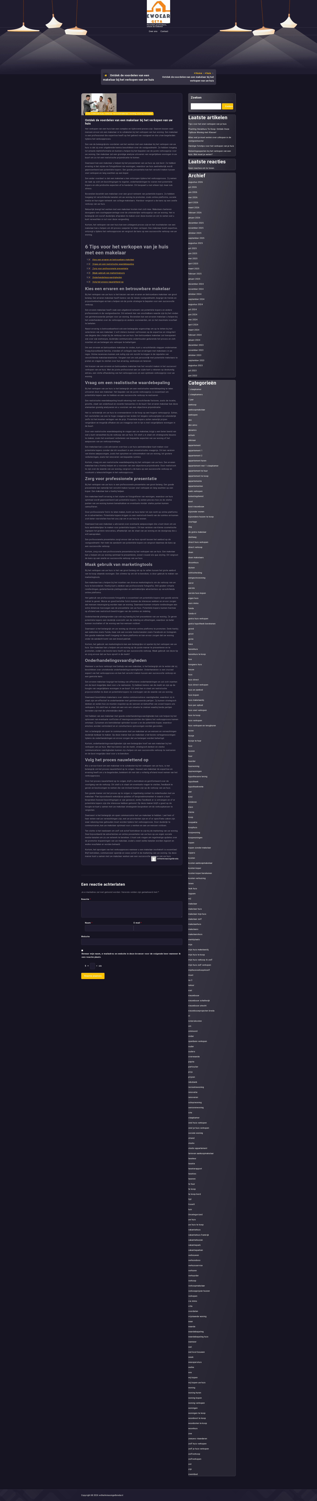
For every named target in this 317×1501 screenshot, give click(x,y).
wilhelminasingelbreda (167, 859)
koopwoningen (195, 837)
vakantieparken (195, 1250)
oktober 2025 (194, 233)
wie (190, 1372)
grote (191, 639)
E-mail (138, 923)
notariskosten (195, 1021)
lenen (191, 883)
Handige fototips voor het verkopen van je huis (211, 146)
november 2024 (195, 289)
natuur (191, 985)
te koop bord (194, 1194)
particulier (193, 1067)
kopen (191, 843)
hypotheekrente (195, 786)
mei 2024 (193, 319)
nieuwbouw (193, 995)
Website (85, 936)
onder (191, 1036)
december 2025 (196, 223)
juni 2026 (192, 192)
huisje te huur (194, 741)
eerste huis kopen (197, 593)
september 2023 (196, 360)
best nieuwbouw (196, 506)
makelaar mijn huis (197, 914)
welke (191, 1367)
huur (190, 756)
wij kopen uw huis (197, 1382)
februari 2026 (194, 212)
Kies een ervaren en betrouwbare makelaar (113, 259)
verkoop (108, 114)
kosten (191, 858)
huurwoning (193, 766)
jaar (190, 792)
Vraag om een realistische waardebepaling (113, 264)
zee (190, 1433)
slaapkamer (194, 1118)
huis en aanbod (195, 690)
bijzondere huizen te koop (201, 517)
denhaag (192, 537)
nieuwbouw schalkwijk (199, 1000)
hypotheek (193, 781)
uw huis (192, 1219)
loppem (192, 893)
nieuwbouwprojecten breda (201, 1011)
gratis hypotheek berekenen (202, 624)
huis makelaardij (196, 700)
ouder (191, 1046)
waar (190, 1321)
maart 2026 (193, 207)
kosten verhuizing (197, 878)
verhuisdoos (194, 1260)
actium (191, 435)
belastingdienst (196, 496)
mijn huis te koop (196, 955)
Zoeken (196, 97)
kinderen (192, 802)
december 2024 (196, 284)
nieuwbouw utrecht (197, 1006)
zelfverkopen (194, 1459)
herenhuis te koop (197, 654)
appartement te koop (198, 476)
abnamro (192, 430)
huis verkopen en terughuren (202, 725)
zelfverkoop (194, 1454)
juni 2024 (192, 314)
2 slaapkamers (195, 394)
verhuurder (193, 1275)
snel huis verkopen (197, 1123)
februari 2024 (194, 335)
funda (191, 608)
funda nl (192, 613)
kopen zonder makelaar (199, 848)
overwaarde (194, 1056)
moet (190, 975)
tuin (190, 1209)
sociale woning (195, 1133)
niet (190, 990)
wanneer (192, 1342)
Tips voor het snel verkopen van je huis (207, 124)
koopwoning (194, 832)
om (189, 1026)
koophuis (192, 827)
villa (190, 1306)
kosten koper (194, 868)
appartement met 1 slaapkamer (203, 466)
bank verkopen (195, 491)
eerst (191, 583)
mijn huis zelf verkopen (199, 965)
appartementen (195, 486)
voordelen (193, 1311)
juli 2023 (192, 370)
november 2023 (195, 350)
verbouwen (193, 1255)
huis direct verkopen (198, 685)
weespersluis (195, 1362)
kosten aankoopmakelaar (200, 863)
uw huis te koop (196, 1225)
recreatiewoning (196, 1087)
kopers (191, 853)
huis (209, 73)
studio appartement (197, 1148)
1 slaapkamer (194, 389)
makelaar (192, 904)
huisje (191, 736)
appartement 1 (195, 450)
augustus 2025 (195, 243)
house (191, 669)
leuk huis (192, 888)
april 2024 (193, 324)
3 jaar (191, 399)
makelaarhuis (194, 924)
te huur (191, 1184)
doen (190, 552)
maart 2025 (193, 268)
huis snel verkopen (197, 710)
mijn (190, 944)
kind (190, 797)
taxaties (192, 1174)
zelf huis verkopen (197, 1444)
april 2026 (193, 202)
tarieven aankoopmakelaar (201, 1153)
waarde (191, 1326)
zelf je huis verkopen (198, 1449)
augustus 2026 (195, 182)
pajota (191, 1062)
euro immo (193, 603)
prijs (190, 1072)
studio (191, 1143)
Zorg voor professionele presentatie (110, 268)
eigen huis (193, 598)
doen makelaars (196, 557)
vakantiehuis (194, 1230)
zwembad (193, 1474)
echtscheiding (195, 573)
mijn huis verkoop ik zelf (200, 960)
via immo (192, 1301)
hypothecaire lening (197, 776)
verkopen (192, 1296)
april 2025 (193, 263)
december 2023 (196, 345)
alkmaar (192, 440)
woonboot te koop (197, 1418)
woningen (193, 1408)
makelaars (193, 929)
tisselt (191, 1204)
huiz (190, 746)
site (190, 1112)
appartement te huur (198, 471)
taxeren (192, 1179)
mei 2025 (193, 258)
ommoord (193, 1031)
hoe (190, 659)
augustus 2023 (195, 365)
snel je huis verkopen (198, 1128)
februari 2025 (194, 274)
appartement (194, 445)
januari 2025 (194, 279)
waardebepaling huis (198, 1337)
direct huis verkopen (198, 542)
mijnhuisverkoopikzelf (199, 970)
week (191, 1357)
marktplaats (194, 939)
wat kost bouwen (196, 1352)
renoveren (193, 1097)
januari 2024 (194, 340)
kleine (191, 812)
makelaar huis (97, 114)
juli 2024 (192, 309)
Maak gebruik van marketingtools (108, 273)
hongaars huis (195, 664)
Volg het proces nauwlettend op (108, 282)
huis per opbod (195, 705)
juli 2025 (192, 248)
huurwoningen (195, 771)
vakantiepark (194, 1245)
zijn (190, 1469)
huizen (191, 751)
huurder (192, 761)
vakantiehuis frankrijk (198, 1235)
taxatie (191, 1163)
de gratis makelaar (197, 532)
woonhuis (193, 1428)
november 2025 (195, 228)
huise (191, 730)
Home (199, 73)
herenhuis (193, 649)
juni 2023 (192, 375)
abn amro (192, 425)
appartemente (195, 481)
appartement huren (197, 461)
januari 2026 (194, 218)
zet (190, 1464)
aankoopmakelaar (196, 410)
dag (190, 527)
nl (189, 1016)
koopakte (192, 822)
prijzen (191, 1077)
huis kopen (193, 695)
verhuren (192, 1270)
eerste (191, 588)
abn (190, 420)
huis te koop (194, 715)
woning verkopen (144, 114)
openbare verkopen (197, 1041)
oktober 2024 (194, 294)
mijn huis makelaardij (198, 949)
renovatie (193, 1092)
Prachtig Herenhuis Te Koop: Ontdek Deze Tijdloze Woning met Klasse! (208, 131)
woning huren (194, 1393)
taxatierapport (195, 1168)
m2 (189, 899)
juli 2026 (192, 187)
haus (190, 644)
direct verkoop (195, 547)
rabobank (192, 1082)
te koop (192, 1189)
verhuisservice (195, 1265)
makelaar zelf (195, 919)
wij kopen (193, 1377)
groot (191, 634)
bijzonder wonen (196, 511)
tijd (189, 1199)
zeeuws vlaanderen (197, 1438)
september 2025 (196, 238)
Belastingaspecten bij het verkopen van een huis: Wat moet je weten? (209, 153)
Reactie (86, 899)
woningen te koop (197, 1413)
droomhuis (193, 562)
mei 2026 (193, 197)
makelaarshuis (195, 934)
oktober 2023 (194, 355)
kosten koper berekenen (200, 873)
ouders (191, 1051)
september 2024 (196, 299)
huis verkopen (195, 720)
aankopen (193, 415)
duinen (191, 567)
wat (190, 1347)
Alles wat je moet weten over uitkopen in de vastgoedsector (209, 139)
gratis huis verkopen (198, 618)
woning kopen (195, 1398)
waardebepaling (196, 1331)
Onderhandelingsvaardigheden (107, 277)
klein (190, 807)
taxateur (192, 1158)
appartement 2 (195, 455)
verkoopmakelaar (121, 114)
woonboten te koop (197, 1423)
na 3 (190, 980)
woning (133, 114)
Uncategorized (195, 1214)
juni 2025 (192, 253)
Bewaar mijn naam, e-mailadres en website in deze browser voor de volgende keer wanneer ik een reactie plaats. (131, 955)
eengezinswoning (196, 578)
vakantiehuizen (195, 1240)
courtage (192, 522)
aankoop (192, 405)
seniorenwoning (196, 1107)
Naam (88, 923)
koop (190, 817)
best (190, 501)
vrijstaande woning (197, 1316)
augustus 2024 (195, 304)
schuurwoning (195, 1102)
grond (191, 629)
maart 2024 (193, 330)
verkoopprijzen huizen (199, 1291)
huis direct (193, 680)
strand (191, 1138)
